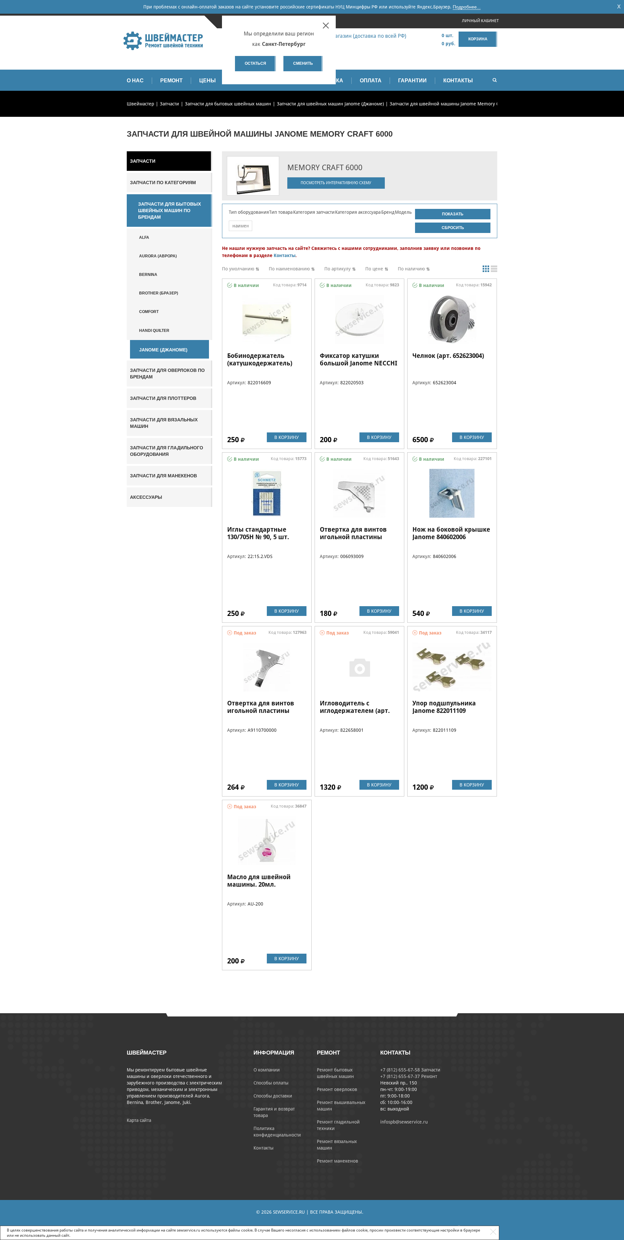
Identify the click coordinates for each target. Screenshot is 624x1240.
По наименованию (289, 268)
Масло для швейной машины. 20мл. (259, 880)
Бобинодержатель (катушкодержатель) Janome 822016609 (259, 363)
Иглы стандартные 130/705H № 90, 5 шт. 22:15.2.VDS (258, 537)
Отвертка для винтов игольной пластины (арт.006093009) (353, 537)
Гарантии (412, 80)
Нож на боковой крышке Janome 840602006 (451, 533)
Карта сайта (139, 1120)
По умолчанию (238, 268)
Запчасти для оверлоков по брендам (167, 373)
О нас (135, 80)
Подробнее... (467, 6)
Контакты (458, 80)
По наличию (411, 268)
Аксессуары (146, 497)
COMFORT (149, 311)
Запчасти (142, 161)
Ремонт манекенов (337, 1161)
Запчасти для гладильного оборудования (166, 451)
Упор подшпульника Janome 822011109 (444, 707)
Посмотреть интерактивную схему (336, 183)
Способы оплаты (271, 1082)
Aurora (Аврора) (158, 256)
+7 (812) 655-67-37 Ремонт (408, 1076)
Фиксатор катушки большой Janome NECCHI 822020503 (358, 363)
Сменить (303, 63)
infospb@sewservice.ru (404, 1121)
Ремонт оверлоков (337, 1089)
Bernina (148, 274)
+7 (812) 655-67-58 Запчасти (410, 1069)
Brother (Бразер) (158, 293)
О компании (267, 1069)
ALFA (144, 237)
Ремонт (171, 80)
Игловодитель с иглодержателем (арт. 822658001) (355, 711)
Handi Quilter (154, 330)
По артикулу (337, 268)
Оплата (371, 80)
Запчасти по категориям (163, 182)
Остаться (255, 63)
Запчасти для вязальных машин (164, 423)
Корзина (478, 39)
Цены (207, 80)
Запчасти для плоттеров (163, 398)
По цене (374, 268)
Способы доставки (273, 1095)
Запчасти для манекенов (163, 475)
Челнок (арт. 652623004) (448, 355)
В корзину (286, 437)
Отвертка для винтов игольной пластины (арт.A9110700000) (260, 711)
